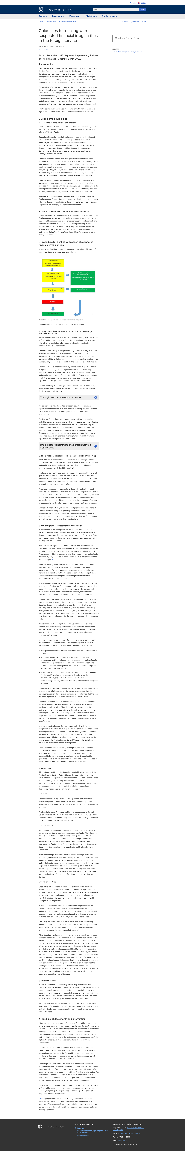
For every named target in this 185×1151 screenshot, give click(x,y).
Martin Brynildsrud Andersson (131, 1133)
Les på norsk (43, 49)
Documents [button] (57, 16)
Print (144, 21)
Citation (136, 21)
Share (126, 21)
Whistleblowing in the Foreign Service (128, 52)
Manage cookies (83, 1135)
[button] (51, 22)
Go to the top (70, 1116)
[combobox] (116, 9)
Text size (133, 3)
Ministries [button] (91, 16)
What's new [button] (74, 16)
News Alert (81, 1128)
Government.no (60, 9)
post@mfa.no (122, 1140)
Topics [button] (42, 16)
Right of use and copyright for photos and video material (92, 1132)
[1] (40, 1098)
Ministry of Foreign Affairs (127, 38)
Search (142, 9)
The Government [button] (110, 16)
